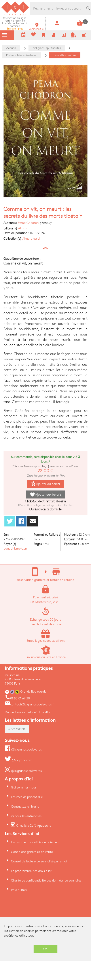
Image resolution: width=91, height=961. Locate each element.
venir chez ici (36, 27)
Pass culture (19, 890)
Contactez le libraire (25, 806)
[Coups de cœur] (33, 35)
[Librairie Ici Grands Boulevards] (15, 14)
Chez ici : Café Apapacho (33, 825)
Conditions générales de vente (32, 851)
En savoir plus (15, 23)
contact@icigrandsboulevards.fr (30, 704)
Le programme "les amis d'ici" (31, 871)
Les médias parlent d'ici (27, 797)
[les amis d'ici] (73, 36)
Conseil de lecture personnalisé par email (39, 861)
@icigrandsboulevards (26, 749)
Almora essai (31, 238)
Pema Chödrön (28, 222)
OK (45, 948)
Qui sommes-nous (23, 787)
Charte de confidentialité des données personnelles (46, 880)
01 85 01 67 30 (17, 698)
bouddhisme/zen (15, 548)
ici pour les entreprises (26, 816)
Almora (23, 228)
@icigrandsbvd (21, 760)
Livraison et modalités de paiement (35, 842)
